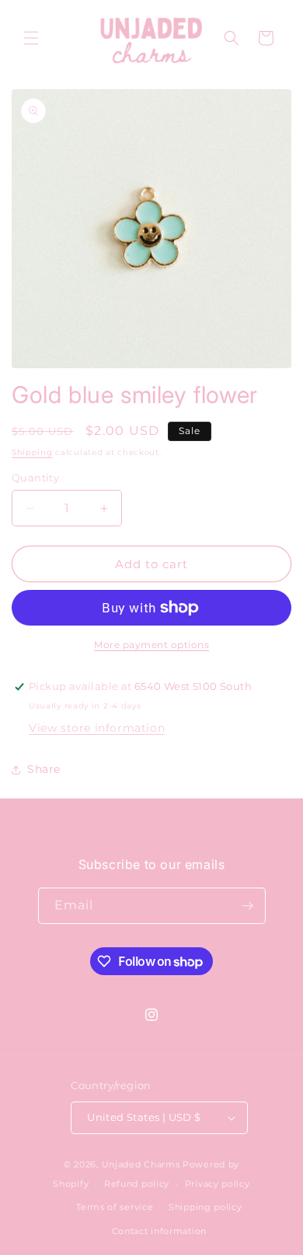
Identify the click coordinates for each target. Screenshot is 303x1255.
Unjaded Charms (141, 1164)
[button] (31, 38)
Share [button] (44, 769)
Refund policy (136, 1183)
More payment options (151, 644)
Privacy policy (217, 1183)
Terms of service (114, 1207)
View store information (97, 728)
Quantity (35, 477)
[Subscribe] (248, 906)
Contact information (159, 1231)
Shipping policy (205, 1207)
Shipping (32, 452)
